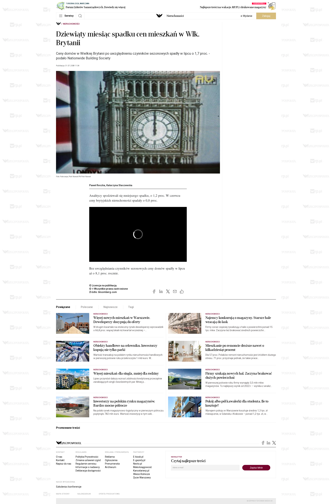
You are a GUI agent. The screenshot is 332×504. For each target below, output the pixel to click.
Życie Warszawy (142, 477)
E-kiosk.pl (138, 456)
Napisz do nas (63, 463)
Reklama (110, 456)
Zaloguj (266, 16)
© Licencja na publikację (103, 285)
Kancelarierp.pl (141, 470)
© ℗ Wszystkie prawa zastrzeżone (108, 288)
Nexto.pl (137, 463)
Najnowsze (110, 307)
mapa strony (63, 494)
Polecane (87, 307)
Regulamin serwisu (86, 463)
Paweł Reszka (97, 185)
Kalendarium (84, 494)
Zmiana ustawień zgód (88, 460)
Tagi (131, 307)
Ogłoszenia (111, 460)
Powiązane (63, 307)
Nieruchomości (175, 16)
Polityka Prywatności (87, 456)
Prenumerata (112, 463)
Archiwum (110, 467)
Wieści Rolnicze (141, 474)
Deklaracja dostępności (88, 470)
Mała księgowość (142, 467)
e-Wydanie (246, 16)
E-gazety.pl (139, 460)
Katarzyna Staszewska (119, 185)
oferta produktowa (109, 494)
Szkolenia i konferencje (68, 486)
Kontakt (60, 460)
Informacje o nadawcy (88, 467)
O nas (59, 456)
